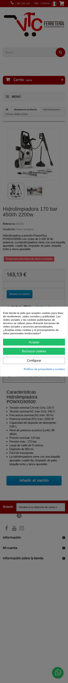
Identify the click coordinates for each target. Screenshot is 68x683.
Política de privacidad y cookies (44, 369)
